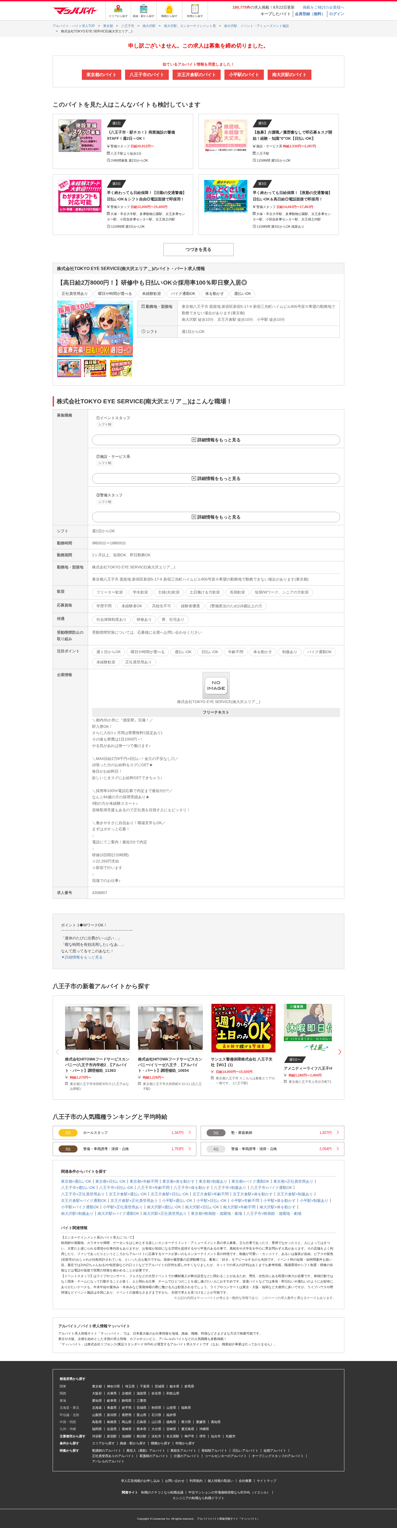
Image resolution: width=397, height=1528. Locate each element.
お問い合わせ (174, 1481)
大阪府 (97, 1393)
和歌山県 (172, 1393)
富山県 (141, 1415)
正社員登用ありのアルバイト (113, 1456)
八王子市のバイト (147, 74)
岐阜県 (112, 1401)
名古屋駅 (172, 1436)
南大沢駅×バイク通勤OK (118, 1213)
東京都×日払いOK (110, 1181)
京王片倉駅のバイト (196, 74)
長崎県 (127, 1429)
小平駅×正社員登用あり (123, 1207)
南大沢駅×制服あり (77, 1213)
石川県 (156, 1415)
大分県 (156, 1429)
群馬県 (189, 1386)
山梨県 (97, 1415)
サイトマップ (266, 1481)
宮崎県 (171, 1429)
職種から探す (160, 1443)
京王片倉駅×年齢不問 (211, 1194)
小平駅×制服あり (314, 1200)
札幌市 (230, 1436)
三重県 (141, 1401)
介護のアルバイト (187, 1456)
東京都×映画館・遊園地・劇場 (216, 1213)
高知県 (216, 1422)
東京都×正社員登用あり (293, 1181)
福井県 (171, 1415)
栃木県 (174, 1386)
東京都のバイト (101, 74)
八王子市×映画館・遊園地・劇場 (273, 1213)
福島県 (186, 1408)
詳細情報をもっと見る (219, 440)
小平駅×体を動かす (279, 1200)
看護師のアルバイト (154, 1456)
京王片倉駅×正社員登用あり (134, 1200)
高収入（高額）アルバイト (145, 1450)
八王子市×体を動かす (192, 1187)
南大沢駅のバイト (289, 74)
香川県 (186, 1422)
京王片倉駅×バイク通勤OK (83, 1200)
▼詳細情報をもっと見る (82, 957)
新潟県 (112, 1415)
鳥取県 (97, 1422)
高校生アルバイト (183, 1450)
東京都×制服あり (213, 1181)
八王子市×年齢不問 (153, 1187)
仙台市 (216, 1436)
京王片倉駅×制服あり (295, 1194)
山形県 (171, 1408)
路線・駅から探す (133, 1443)
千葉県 (145, 1386)
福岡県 (97, 1429)
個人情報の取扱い (221, 1481)
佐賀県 (112, 1429)
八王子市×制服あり (230, 1187)
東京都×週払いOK (76, 1181)
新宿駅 (112, 1436)
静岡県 (127, 1401)
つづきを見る (198, 249)
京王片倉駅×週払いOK (128, 1194)
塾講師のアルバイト (106, 1450)
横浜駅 (141, 1436)
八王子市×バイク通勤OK (271, 1187)
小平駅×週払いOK (177, 1200)
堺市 (202, 1436)
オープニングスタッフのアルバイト (278, 1456)
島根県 (112, 1422)
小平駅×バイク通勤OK (80, 1207)
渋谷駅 (97, 1436)
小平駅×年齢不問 (245, 1200)
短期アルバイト (275, 1450)
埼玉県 (130, 1386)
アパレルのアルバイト (108, 1461)
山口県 (156, 1422)
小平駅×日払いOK (211, 1200)
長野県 (127, 1415)
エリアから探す (103, 1443)
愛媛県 (201, 1422)
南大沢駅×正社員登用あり (165, 1213)
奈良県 (156, 1393)
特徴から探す (185, 1443)
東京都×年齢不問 (144, 1181)
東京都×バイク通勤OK (250, 1181)
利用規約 (196, 1481)
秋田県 (156, 1408)
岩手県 (127, 1408)
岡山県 (127, 1422)
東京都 (97, 1386)
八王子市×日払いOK (116, 1187)
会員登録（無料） (310, 14)
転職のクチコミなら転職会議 (162, 1492)
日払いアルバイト (245, 1450)
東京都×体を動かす (178, 1181)
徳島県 (171, 1422)
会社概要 (245, 1481)
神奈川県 (113, 1386)
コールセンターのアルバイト (226, 1456)
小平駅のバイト (244, 74)
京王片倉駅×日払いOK (170, 1194)
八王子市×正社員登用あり (83, 1194)
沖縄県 (204, 1429)
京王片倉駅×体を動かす (253, 1194)
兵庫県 (112, 1393)
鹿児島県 (187, 1429)
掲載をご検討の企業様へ (323, 7)
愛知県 (97, 1401)
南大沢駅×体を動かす (278, 1207)
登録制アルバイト (214, 1450)
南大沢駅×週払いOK (164, 1207)
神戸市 (189, 1436)
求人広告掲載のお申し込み (140, 1481)
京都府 (127, 1393)
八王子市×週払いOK (78, 1187)
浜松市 (156, 1436)
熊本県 (141, 1429)
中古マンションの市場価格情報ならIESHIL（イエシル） (229, 1492)
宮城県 (141, 1408)
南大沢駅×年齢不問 (239, 1207)
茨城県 (159, 1386)
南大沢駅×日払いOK (202, 1207)
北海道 (97, 1408)
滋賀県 (141, 1393)
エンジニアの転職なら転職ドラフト (198, 1498)
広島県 (141, 1422)
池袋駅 (127, 1436)
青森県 (112, 1408)
